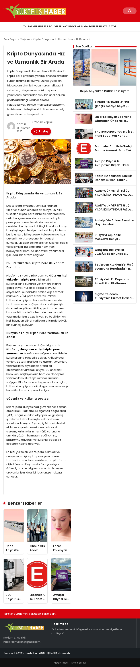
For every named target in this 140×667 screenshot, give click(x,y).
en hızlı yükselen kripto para (36, 278)
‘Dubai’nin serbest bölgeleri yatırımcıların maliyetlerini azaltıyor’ (70, 26)
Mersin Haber (61, 662)
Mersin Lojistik (78, 662)
